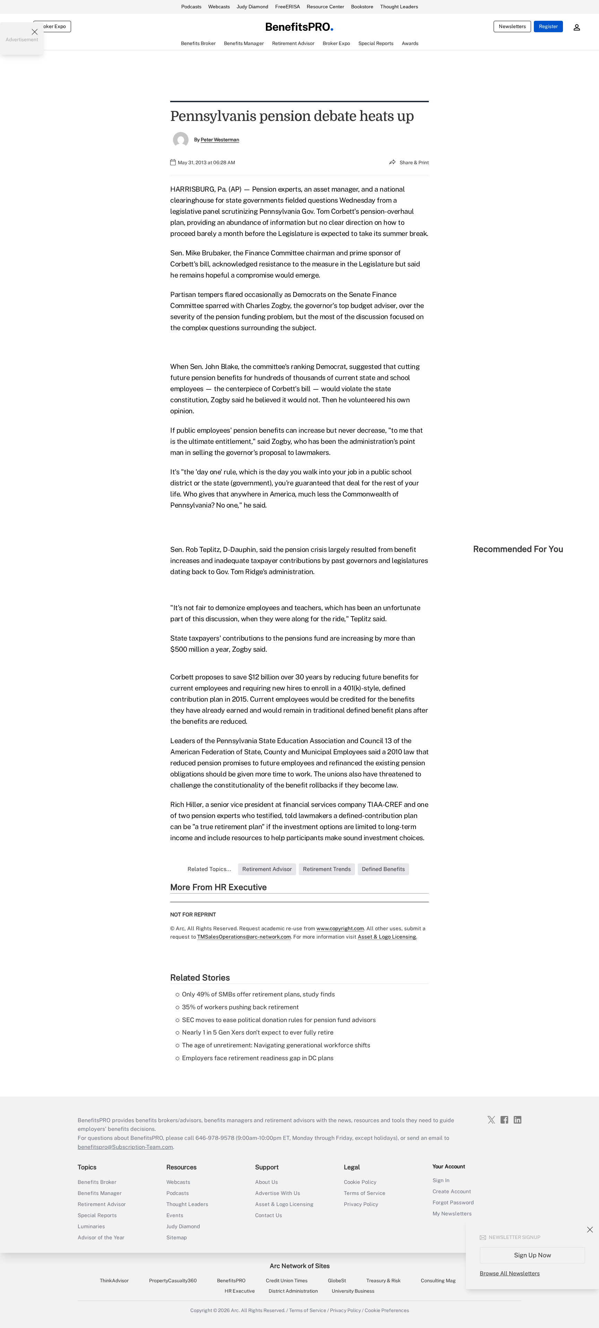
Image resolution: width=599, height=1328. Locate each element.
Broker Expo (52, 26)
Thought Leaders (399, 6)
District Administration (293, 1291)
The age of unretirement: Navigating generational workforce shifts (276, 1045)
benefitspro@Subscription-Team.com (125, 1147)
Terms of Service (364, 1193)
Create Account (452, 1191)
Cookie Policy (360, 1182)
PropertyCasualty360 (173, 1280)
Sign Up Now (532, 1255)
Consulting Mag (438, 1280)
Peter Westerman (220, 139)
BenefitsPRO (231, 1280)
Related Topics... (209, 869)
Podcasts (191, 6)
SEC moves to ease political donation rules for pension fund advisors (279, 1019)
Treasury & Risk (383, 1280)
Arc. (235, 1310)
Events (174, 1215)
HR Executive (240, 1291)
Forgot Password (453, 1202)
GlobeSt (337, 1280)
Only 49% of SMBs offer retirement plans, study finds (258, 994)
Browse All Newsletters (510, 1273)
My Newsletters (452, 1213)
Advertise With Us (277, 1193)
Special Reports (97, 1215)
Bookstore (362, 6)
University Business (353, 1291)
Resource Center (325, 6)
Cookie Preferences (387, 1310)
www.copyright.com (340, 928)
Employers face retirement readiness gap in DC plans (257, 1058)
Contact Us (268, 1215)
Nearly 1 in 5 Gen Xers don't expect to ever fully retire (257, 1032)
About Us (266, 1182)
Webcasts (219, 6)
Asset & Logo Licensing (284, 1204)
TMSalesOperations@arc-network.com (244, 937)
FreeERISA (287, 6)
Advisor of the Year (101, 1237)
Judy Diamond (252, 6)
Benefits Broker (97, 1182)
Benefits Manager (100, 1193)
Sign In (441, 1180)
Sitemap (176, 1237)
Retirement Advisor (102, 1204)
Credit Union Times (286, 1280)
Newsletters (512, 26)
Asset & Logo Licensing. (387, 937)
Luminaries (91, 1226)
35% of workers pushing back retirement (240, 1007)
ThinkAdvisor (114, 1280)
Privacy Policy (361, 1204)
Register (548, 26)
